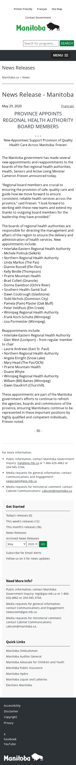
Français (42, 9)
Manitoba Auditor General (24, 656)
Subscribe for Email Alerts (23, 553)
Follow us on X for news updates (28, 558)
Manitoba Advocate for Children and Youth (35, 662)
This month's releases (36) (23, 527)
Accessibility (12, 705)
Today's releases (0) (19, 515)
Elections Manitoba (19, 685)
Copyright (10, 717)
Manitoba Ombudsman (22, 651)
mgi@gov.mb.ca (28, 463)
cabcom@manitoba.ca (57, 491)
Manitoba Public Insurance (24, 668)
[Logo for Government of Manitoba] (38, 29)
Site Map (57, 9)
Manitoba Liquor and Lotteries (26, 679)
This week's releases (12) (22, 521)
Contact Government (38, 17)
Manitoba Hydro (17, 674)
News (26, 77)
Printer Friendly (23, 9)
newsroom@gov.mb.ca (21, 481)
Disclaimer (11, 711)
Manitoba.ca (10, 77)
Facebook (10, 739)
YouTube (10, 744)
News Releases (16, 533)
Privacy (8, 723)
